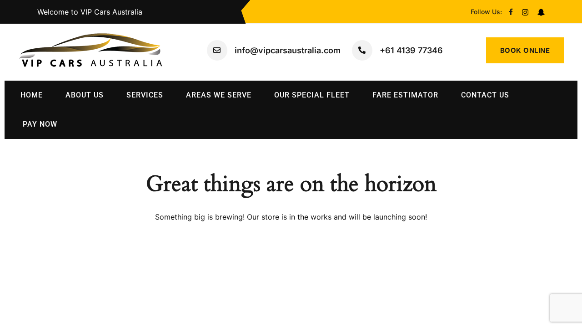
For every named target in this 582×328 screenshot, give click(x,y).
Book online (525, 50)
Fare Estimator (405, 95)
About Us (84, 95)
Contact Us (485, 95)
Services (144, 95)
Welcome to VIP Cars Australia (89, 11)
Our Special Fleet (312, 95)
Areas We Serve (218, 95)
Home (31, 95)
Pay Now (40, 124)
